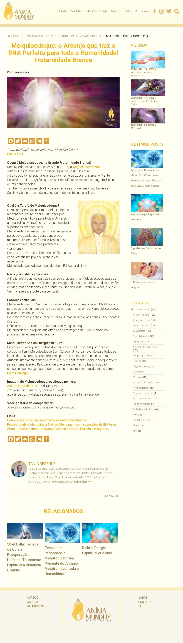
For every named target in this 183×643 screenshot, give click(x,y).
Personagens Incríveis (143, 398)
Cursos (61, 11)
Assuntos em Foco (141, 325)
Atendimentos (96, 11)
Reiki (135, 414)
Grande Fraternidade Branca (79, 36)
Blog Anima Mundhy (38, 36)
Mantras (137, 372)
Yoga (135, 431)
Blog (144, 11)
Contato (130, 11)
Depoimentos (139, 341)
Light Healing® (17, 373)
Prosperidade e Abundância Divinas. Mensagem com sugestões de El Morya (61, 424)
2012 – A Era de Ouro (22, 386)
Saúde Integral (139, 420)
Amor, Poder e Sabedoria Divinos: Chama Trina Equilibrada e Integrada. (58, 429)
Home (15, 36)
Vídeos (136, 425)
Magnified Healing (141, 366)
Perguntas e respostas (143, 393)
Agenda (76, 11)
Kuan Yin (137, 361)
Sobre (115, 11)
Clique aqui (15, 154)
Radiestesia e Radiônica (144, 409)
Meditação (138, 377)
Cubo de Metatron (141, 336)
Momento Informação (143, 382)
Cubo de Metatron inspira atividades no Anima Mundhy (46, 420)
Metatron (93, 167)
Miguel (78, 167)
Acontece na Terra (141, 315)
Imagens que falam (142, 355)
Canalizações (139, 331)
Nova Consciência (141, 388)
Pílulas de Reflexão (141, 404)
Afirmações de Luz (141, 320)
